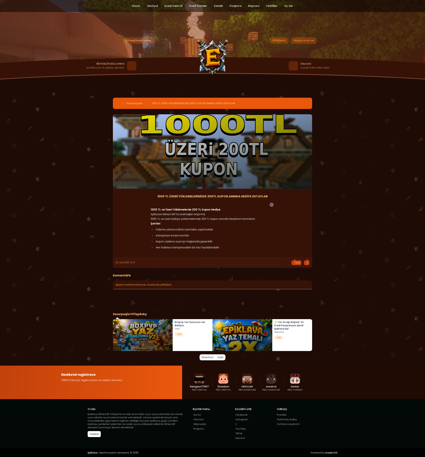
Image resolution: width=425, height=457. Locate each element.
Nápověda (199, 424)
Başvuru (253, 6)
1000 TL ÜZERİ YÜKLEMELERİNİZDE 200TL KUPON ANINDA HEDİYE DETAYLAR (193, 103)
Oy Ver (288, 6)
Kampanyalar (134, 103)
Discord (240, 438)
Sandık (218, 6)
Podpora (236, 6)
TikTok (239, 433)
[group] (162, 335)
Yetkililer (271, 6)
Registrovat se (304, 40)
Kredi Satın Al (173, 6)
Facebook (242, 414)
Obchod (152, 6)
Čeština (94, 434)
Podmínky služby (287, 419)
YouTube (241, 428)
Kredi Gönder (198, 6)
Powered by (324, 452)
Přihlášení (279, 40)
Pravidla (281, 414)
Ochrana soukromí (288, 424)
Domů (136, 6)
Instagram (242, 419)
